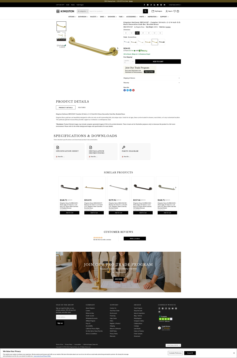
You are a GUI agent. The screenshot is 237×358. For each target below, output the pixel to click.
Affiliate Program (90, 321)
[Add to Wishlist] (117, 22)
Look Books (137, 328)
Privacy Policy (114, 333)
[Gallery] (88, 48)
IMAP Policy (113, 331)
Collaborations (138, 323)
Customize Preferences (175, 353)
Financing (112, 316)
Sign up (60, 323)
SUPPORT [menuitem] (163, 17)
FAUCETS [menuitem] (93, 17)
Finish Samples (138, 333)
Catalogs (136, 326)
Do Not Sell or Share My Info (94, 331)
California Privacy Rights (93, 328)
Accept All (190, 353)
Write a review (135, 238)
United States (174, 4)
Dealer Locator (90, 316)
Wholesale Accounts (91, 318)
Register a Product (115, 323)
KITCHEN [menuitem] (71, 17)
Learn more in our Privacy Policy (42, 356)
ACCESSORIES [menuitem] (131, 17)
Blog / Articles (138, 316)
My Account (113, 313)
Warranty (112, 336)
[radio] (125, 33)
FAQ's (111, 321)
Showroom (137, 336)
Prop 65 (88, 323)
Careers (88, 310)
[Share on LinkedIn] (130, 90)
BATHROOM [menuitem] (82, 17)
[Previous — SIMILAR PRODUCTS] (61, 188)
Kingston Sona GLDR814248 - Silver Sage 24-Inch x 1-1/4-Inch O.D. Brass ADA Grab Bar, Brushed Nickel (167, 205)
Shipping (112, 326)
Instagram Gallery (139, 321)
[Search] (145, 11)
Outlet (67, 4)
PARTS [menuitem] (142, 17)
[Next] (117, 48)
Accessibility (89, 326)
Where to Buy (90, 313)
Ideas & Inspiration (139, 313)
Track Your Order (114, 310)
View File (61, 156)
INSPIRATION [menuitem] (152, 17)
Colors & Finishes (139, 331)
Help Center (113, 318)
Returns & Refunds (115, 328)
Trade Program (80, 4)
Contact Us (113, 308)
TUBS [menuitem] (120, 17)
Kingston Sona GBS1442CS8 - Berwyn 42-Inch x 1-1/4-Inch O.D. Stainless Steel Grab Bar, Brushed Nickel (118, 205)
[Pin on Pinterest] (133, 90)
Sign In (170, 11)
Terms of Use (59, 344)
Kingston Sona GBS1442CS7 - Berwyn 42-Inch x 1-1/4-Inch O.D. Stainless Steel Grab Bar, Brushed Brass (93, 205)
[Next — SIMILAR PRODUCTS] (176, 188)
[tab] (65, 107)
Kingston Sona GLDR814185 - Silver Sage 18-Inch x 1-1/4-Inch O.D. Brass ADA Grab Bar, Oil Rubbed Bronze (142, 205)
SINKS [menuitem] (102, 17)
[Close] (234, 353)
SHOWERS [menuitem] (111, 17)
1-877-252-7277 (60, 4)
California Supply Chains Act (90, 344)
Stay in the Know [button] (65, 305)
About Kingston (90, 308)
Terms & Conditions (91, 333)
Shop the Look (138, 310)
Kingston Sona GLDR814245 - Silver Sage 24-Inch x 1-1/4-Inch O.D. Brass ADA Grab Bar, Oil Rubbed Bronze (69, 205)
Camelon (168, 27)
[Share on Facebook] (124, 90)
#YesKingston (138, 318)
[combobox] (116, 11)
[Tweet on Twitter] (127, 90)
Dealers (73, 4)
